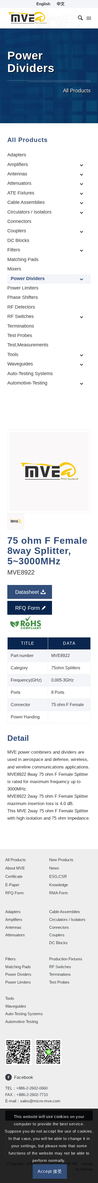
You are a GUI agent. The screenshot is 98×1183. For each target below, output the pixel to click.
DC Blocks (58, 943)
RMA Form (58, 893)
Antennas (13, 927)
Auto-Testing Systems (24, 1014)
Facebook (23, 1077)
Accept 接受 (50, 1171)
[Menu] (88, 18)
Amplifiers (13, 919)
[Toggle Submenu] (81, 165)
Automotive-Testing (21, 1021)
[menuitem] (43, 4)
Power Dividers (18, 974)
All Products (15, 859)
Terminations (60, 974)
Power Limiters (18, 982)
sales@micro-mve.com (40, 1101)
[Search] (78, 18)
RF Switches (60, 967)
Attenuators (15, 935)
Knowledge (58, 885)
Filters (10, 959)
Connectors (59, 927)
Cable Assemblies (64, 911)
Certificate (13, 876)
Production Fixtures (65, 959)
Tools (9, 998)
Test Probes (59, 982)
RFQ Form (14, 893)
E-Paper (12, 885)
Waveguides (15, 1006)
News (54, 868)
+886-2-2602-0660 (32, 1088)
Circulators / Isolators (67, 919)
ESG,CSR (58, 876)
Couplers (57, 935)
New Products (61, 859)
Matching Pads (18, 967)
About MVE (15, 868)
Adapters (13, 911)
